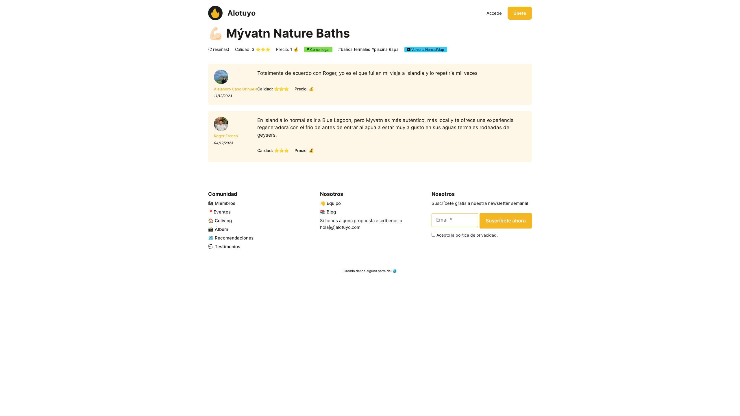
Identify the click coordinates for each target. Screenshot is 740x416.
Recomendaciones (234, 238)
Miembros (225, 203)
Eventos (222, 212)
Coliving (223, 220)
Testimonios (227, 246)
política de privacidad (476, 235)
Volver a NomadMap (427, 49)
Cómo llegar (319, 49)
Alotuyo (241, 13)
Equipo (334, 203)
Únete (519, 13)
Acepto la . (467, 235)
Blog (331, 212)
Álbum (221, 229)
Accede (494, 13)
